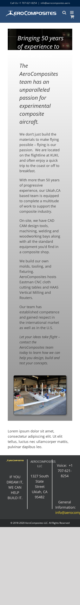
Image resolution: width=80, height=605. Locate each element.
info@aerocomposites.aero (55, 3)
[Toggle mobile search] (64, 12)
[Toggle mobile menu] (72, 12)
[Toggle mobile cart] (72, 17)
